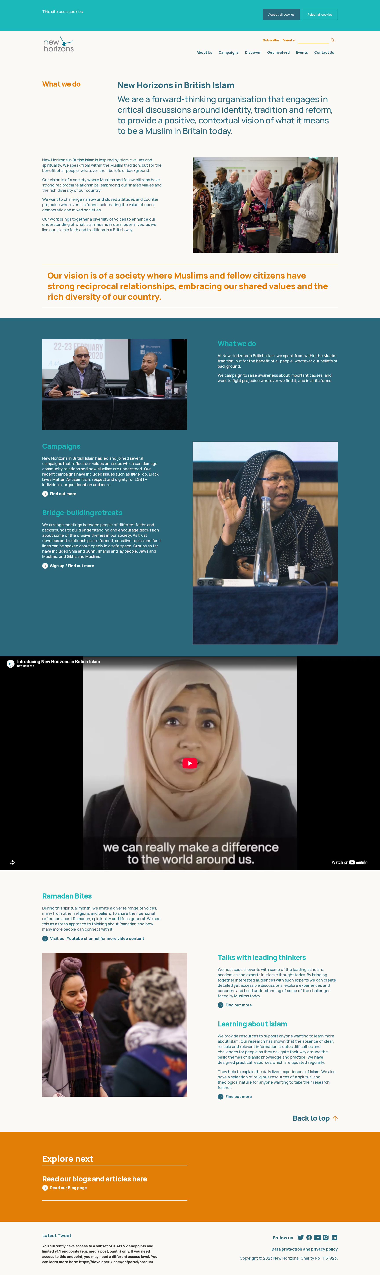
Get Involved (278, 52)
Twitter (300, 1236)
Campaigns (229, 52)
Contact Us (324, 52)
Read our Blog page (68, 1187)
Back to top (311, 1117)
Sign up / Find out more (72, 565)
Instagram (325, 1236)
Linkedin (334, 1236)
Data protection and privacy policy (305, 1249)
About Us (204, 52)
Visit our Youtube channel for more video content (97, 938)
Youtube (317, 1236)
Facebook (309, 1236)
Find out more (63, 493)
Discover (253, 52)
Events (302, 52)
